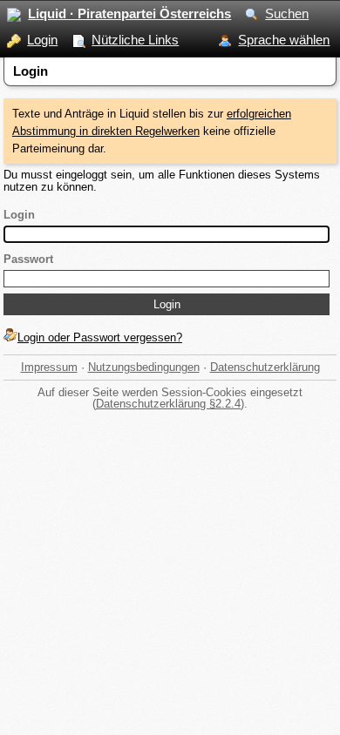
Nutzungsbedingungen (144, 367)
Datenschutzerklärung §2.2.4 (168, 403)
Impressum (49, 367)
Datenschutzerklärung (265, 367)
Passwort (28, 259)
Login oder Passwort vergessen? (99, 337)
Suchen (287, 13)
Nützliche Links (135, 39)
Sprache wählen (284, 39)
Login (42, 39)
